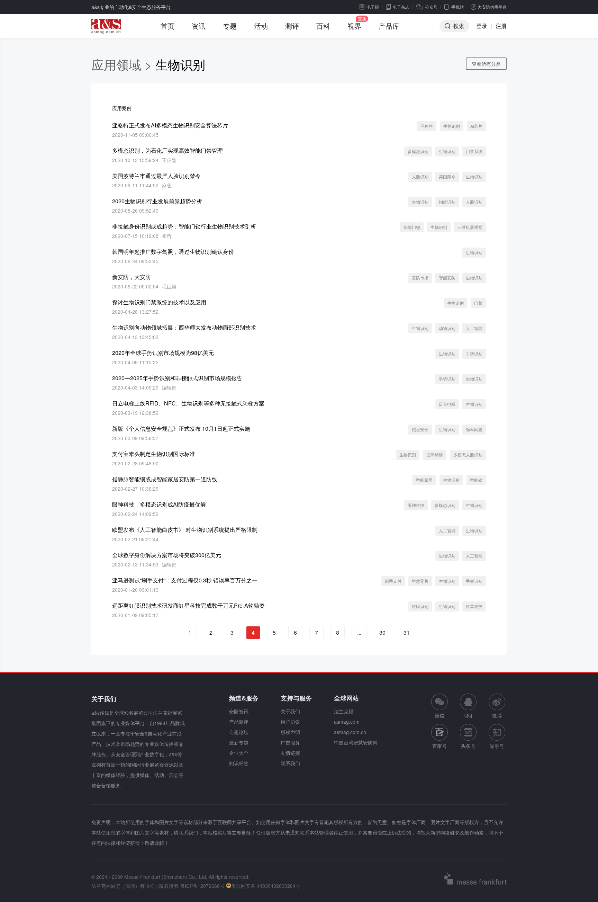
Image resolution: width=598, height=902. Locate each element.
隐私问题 (474, 429)
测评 (292, 26)
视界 (354, 26)
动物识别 (447, 328)
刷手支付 (393, 581)
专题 (230, 26)
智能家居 (424, 480)
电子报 (372, 7)
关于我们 (290, 711)
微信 (439, 706)
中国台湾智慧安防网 (356, 742)
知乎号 (497, 745)
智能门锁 (412, 227)
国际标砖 (434, 454)
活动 (261, 26)
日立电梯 (447, 404)
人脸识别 (420, 176)
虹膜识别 (420, 606)
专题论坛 (238, 732)
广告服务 (290, 742)
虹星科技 (474, 606)
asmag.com (347, 721)
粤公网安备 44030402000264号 (265, 885)
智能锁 (476, 480)
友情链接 (290, 752)
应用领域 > (123, 64)
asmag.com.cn (350, 732)
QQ (468, 715)
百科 (323, 26)
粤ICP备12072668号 (202, 885)
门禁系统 (474, 151)
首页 (167, 26)
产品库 (389, 26)
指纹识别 (447, 202)
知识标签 (238, 763)
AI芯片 (476, 126)
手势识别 (474, 353)
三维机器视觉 (469, 227)
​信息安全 (420, 429)
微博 (497, 715)
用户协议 (290, 721)
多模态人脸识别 (467, 454)
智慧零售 (420, 581)
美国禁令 (447, 176)
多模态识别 (418, 151)
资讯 (199, 26)
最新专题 (238, 742)
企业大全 (238, 752)
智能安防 (447, 277)
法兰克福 (343, 711)
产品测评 (238, 721)
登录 (481, 26)
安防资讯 (238, 711)
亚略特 (426, 126)
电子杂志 (401, 7)
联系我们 (290, 763)
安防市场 (420, 277)
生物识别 (451, 126)
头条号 (468, 745)
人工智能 (474, 328)
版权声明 (290, 732)
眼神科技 (416, 505)
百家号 (439, 745)
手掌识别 (474, 581)
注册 (501, 26)
